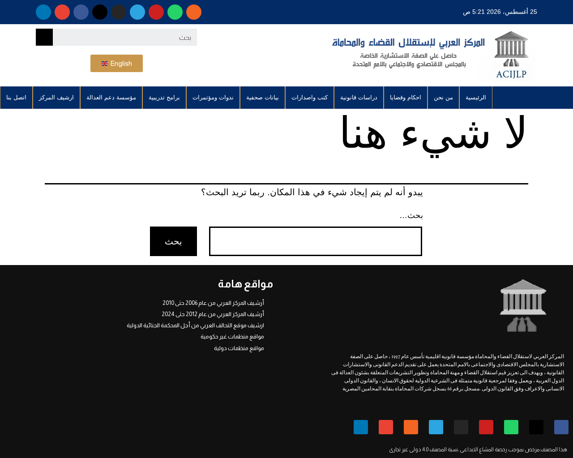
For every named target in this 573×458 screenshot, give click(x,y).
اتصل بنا (16, 97)
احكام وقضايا (405, 97)
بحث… (411, 215)
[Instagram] (118, 12)
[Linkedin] (43, 12)
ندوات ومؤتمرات (213, 97)
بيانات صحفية (262, 97)
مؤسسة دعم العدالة (111, 97)
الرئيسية (476, 97)
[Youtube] (156, 12)
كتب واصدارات (309, 97)
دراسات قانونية (358, 97)
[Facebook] (81, 12)
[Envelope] (62, 12)
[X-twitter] (99, 12)
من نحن (443, 97)
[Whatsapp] (175, 12)
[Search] (44, 37)
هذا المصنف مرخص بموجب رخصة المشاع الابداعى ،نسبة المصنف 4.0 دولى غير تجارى (478, 449)
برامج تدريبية (164, 97)
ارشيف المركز (56, 97)
